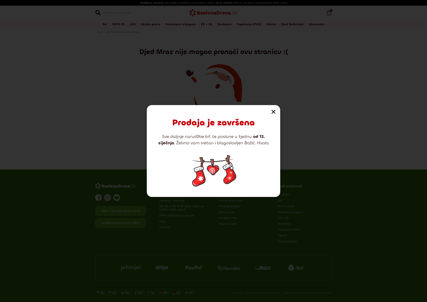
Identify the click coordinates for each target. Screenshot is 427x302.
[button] (273, 111)
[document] (213, 151)
